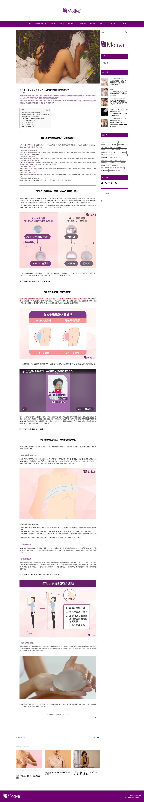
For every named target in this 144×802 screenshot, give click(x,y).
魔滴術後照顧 (112, 170)
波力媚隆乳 (114, 144)
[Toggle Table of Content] (47, 110)
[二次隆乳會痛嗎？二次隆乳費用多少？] (104, 112)
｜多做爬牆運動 (28, 124)
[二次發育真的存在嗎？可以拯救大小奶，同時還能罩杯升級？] (104, 92)
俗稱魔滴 (108, 142)
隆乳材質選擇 (104, 160)
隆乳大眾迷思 (104, 152)
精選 (124, 108)
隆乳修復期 (118, 149)
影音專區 (108, 144)
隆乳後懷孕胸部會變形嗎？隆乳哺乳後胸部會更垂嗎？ (118, 103)
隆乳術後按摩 (58, 714)
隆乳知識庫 (120, 78)
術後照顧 (103, 149)
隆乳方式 (125, 154)
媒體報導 (103, 144)
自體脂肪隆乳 (119, 147)
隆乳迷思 (126, 78)
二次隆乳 (120, 108)
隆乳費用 (123, 162)
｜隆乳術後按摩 (28, 122)
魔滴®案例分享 (120, 167)
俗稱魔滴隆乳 (115, 142)
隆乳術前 (123, 118)
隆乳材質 (110, 157)
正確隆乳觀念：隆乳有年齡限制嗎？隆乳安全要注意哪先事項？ (118, 83)
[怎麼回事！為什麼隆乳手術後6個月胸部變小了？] (58, 759)
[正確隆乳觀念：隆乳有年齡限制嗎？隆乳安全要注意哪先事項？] (104, 82)
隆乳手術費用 (118, 154)
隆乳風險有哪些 (115, 165)
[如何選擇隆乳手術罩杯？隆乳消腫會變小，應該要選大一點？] (104, 123)
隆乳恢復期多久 (51, 714)
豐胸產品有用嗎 (121, 88)
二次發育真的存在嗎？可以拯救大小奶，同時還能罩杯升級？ (118, 94)
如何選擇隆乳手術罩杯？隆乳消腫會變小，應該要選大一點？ (118, 124)
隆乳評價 (118, 162)
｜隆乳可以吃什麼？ (29, 126)
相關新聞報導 (121, 144)
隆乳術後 (122, 160)
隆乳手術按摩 (104, 154)
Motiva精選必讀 (114, 78)
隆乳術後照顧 (65, 714)
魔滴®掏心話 (113, 167)
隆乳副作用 (124, 149)
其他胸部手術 (122, 142)
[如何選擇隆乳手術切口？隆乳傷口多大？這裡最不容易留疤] (87, 759)
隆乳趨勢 (103, 165)
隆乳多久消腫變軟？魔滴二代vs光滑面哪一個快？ (35, 114)
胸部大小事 (112, 147)
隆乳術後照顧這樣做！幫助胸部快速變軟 (33, 118)
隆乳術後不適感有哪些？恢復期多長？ (32, 112)
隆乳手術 (124, 152)
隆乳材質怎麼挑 (117, 157)
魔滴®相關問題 (104, 170)
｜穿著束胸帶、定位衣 (30, 120)
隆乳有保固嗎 (117, 109)
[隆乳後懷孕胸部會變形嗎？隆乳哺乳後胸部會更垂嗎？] (104, 102)
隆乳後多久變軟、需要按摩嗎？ (30, 116)
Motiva (103, 142)
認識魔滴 (108, 149)
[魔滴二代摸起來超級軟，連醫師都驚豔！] (29, 759)
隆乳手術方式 (111, 154)
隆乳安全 (110, 152)
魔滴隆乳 (118, 111)
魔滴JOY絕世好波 (105, 167)
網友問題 (107, 147)
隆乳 (113, 149)
